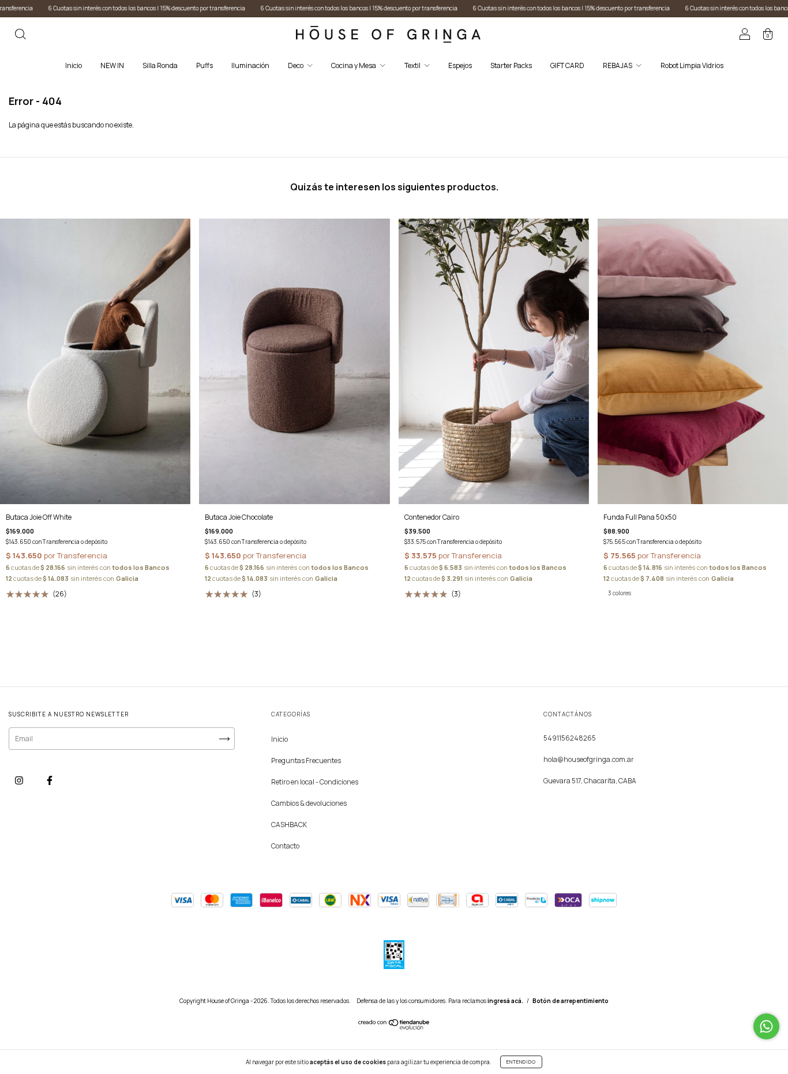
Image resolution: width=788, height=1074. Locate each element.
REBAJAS (618, 65)
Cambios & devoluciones (309, 803)
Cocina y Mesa (354, 65)
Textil (413, 65)
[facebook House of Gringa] (49, 780)
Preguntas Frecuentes (306, 760)
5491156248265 (569, 738)
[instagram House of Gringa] (20, 780)
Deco (296, 65)
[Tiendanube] (394, 1027)
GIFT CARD (567, 65)
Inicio (73, 65)
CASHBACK (289, 824)
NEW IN (112, 65)
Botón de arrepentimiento (570, 1001)
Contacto (285, 846)
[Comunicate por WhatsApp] (766, 1026)
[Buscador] (20, 35)
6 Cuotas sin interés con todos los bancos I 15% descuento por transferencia (303, 8)
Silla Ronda (160, 65)
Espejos (460, 65)
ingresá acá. (505, 1001)
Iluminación (250, 65)
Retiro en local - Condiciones (314, 782)
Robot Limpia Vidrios (692, 65)
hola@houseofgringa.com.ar (588, 759)
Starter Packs (511, 65)
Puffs (204, 65)
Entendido (521, 1061)
